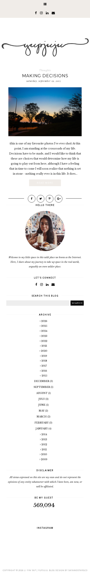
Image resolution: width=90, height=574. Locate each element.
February (42, 422)
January (42, 428)
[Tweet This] (40, 199)
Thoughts (45, 70)
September (42, 387)
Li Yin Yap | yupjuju (36, 570)
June (42, 404)
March (42, 416)
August (42, 393)
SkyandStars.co (77, 570)
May (42, 410)
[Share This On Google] (58, 199)
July (42, 398)
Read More (45, 183)
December (42, 381)
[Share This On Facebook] (31, 199)
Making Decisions (45, 75)
